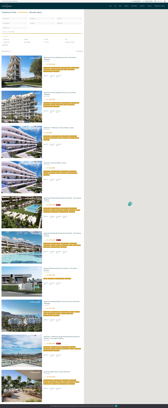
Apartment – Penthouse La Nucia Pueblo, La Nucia (59, 127)
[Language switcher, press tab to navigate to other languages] (164, 1)
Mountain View (73, 136)
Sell (115, 5)
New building (71, 69)
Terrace (65, 69)
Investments (56, 71)
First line (63, 313)
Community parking (65, 67)
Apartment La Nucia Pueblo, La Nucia (55, 163)
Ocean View (72, 346)
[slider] (2, 33)
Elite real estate (47, 211)
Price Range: (4, 31)
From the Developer (48, 71)
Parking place (47, 69)
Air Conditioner (47, 67)
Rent (120, 5)
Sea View (66, 210)
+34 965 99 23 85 (136, 1)
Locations (142, 5)
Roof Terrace (59, 348)
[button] (130, 203)
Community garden (56, 67)
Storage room (59, 69)
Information (134, 5)
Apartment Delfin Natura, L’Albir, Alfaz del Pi (57, 372)
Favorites (158, 1)
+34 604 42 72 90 (148, 1)
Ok (116, 405)
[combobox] (14, 18)
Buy (110, 5)
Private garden (59, 210)
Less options (5, 36)
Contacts (149, 5)
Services (126, 5)
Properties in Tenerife (159, 5)
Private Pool (59, 382)
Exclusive (58, 313)
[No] (166, 406)
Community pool (75, 67)
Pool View (53, 69)
